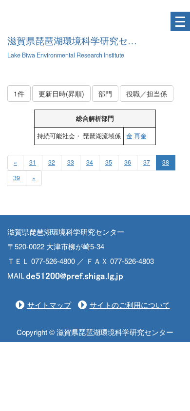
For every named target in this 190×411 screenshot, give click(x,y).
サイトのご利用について (130, 304)
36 (127, 162)
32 (51, 162)
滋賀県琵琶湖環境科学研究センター (81, 41)
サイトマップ (49, 304)
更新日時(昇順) (61, 93)
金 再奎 (136, 135)
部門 (105, 93)
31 (32, 162)
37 (146, 162)
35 (108, 162)
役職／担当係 (146, 93)
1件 (19, 93)
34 (89, 162)
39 (16, 177)
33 (70, 162)
